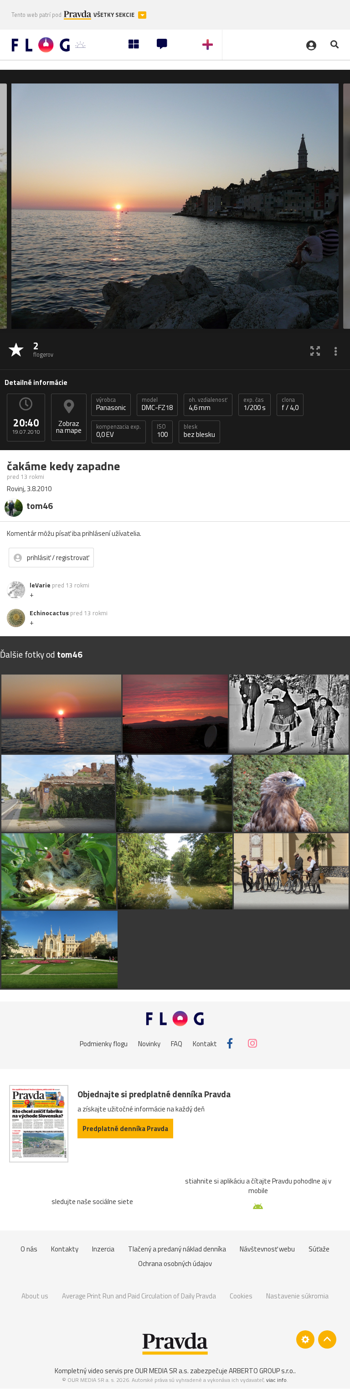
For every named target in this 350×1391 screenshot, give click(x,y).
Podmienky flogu (104, 1043)
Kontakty (64, 1249)
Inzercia (103, 1249)
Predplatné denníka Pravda (125, 1128)
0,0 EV (118, 431)
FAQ (176, 1043)
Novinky (149, 1043)
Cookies (241, 1296)
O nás (29, 1249)
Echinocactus (49, 613)
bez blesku (199, 431)
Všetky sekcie (114, 14)
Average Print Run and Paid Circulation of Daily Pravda (139, 1296)
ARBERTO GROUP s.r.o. (261, 1370)
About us (34, 1296)
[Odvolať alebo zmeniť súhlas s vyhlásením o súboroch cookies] (305, 1339)
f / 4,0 (290, 404)
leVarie (40, 585)
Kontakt (205, 1043)
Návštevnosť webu (267, 1249)
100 (162, 431)
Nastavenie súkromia (297, 1296)
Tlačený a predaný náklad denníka (177, 1249)
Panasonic (111, 404)
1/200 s (254, 404)
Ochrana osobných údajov (175, 1263)
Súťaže (319, 1249)
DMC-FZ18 (157, 404)
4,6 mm (208, 404)
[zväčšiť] (315, 350)
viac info (276, 1379)
